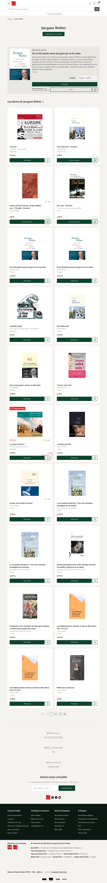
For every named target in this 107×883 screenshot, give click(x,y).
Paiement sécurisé (14, 822)
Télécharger (64, 84)
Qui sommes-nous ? (62, 815)
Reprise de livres (37, 819)
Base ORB (58, 829)
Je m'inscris (67, 788)
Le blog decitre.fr (37, 826)
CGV (79, 826)
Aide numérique (13, 829)
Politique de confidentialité (88, 819)
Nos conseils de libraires (53, 737)
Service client (12, 833)
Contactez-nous (53, 766)
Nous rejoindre (60, 822)
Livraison (11, 819)
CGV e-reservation (84, 829)
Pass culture (36, 822)
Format (72, 78)
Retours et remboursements (18, 826)
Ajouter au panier (74, 160)
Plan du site (82, 833)
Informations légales (85, 815)
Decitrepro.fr (59, 826)
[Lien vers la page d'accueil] (14, 3)
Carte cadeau (36, 815)
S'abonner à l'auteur (53, 34)
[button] (64, 63)
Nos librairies (60, 819)
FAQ (53, 751)
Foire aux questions (15, 815)
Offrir (71, 89)
